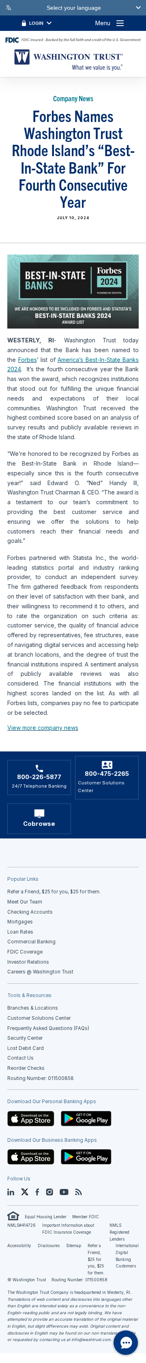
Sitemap (73, 1245)
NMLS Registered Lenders (119, 1232)
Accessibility (19, 1245)
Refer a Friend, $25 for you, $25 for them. (96, 1259)
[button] (30, 1118)
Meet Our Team (24, 902)
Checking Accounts (30, 912)
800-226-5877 (39, 777)
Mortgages (20, 922)
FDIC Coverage (25, 952)
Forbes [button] (27, 359)
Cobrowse (39, 823)
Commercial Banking (31, 942)
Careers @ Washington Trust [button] (40, 972)
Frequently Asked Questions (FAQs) (48, 1028)
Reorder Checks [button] (26, 1068)
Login (36, 23)
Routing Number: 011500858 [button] (40, 1078)
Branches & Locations (32, 1008)
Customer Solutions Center (39, 1018)
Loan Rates (20, 932)
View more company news (42, 727)
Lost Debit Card (25, 1048)
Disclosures (49, 1245)
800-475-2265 (107, 773)
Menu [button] (102, 23)
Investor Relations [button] (28, 962)
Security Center (25, 1038)
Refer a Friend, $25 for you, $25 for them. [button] (54, 892)
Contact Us (20, 1058)
